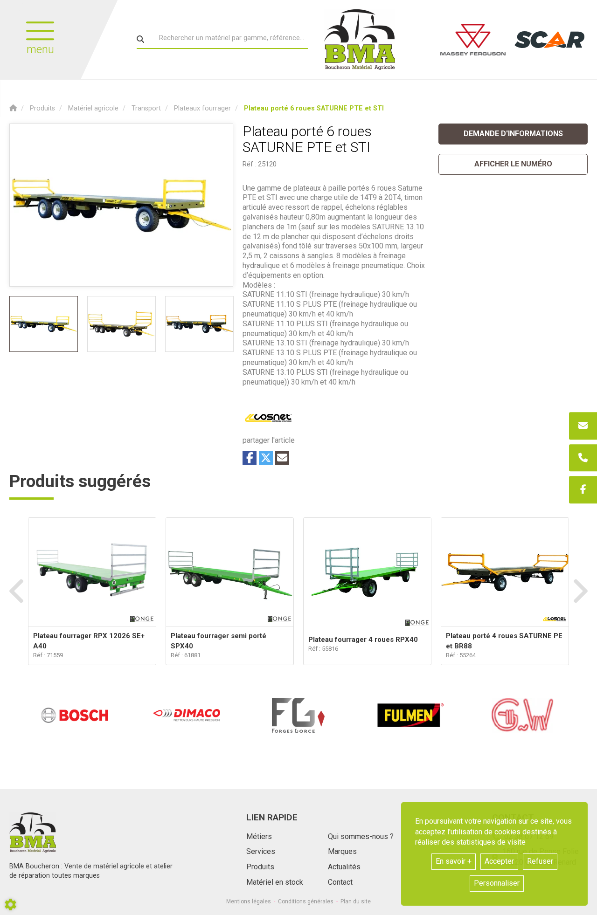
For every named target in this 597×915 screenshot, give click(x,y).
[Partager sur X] (266, 458)
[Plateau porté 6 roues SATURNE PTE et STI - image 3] (199, 324)
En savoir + (454, 861)
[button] (314, 108)
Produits (260, 866)
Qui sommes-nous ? (361, 836)
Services (260, 851)
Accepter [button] (499, 861)
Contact (340, 882)
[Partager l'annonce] (282, 458)
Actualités (344, 866)
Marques (342, 851)
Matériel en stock (274, 882)
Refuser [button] (540, 861)
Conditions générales (305, 901)
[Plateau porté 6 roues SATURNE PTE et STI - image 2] (121, 324)
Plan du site (355, 901)
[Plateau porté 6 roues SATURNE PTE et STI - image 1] (43, 324)
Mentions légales (248, 901)
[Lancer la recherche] (140, 39)
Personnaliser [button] (497, 883)
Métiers (259, 836)
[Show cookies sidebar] (10, 904)
